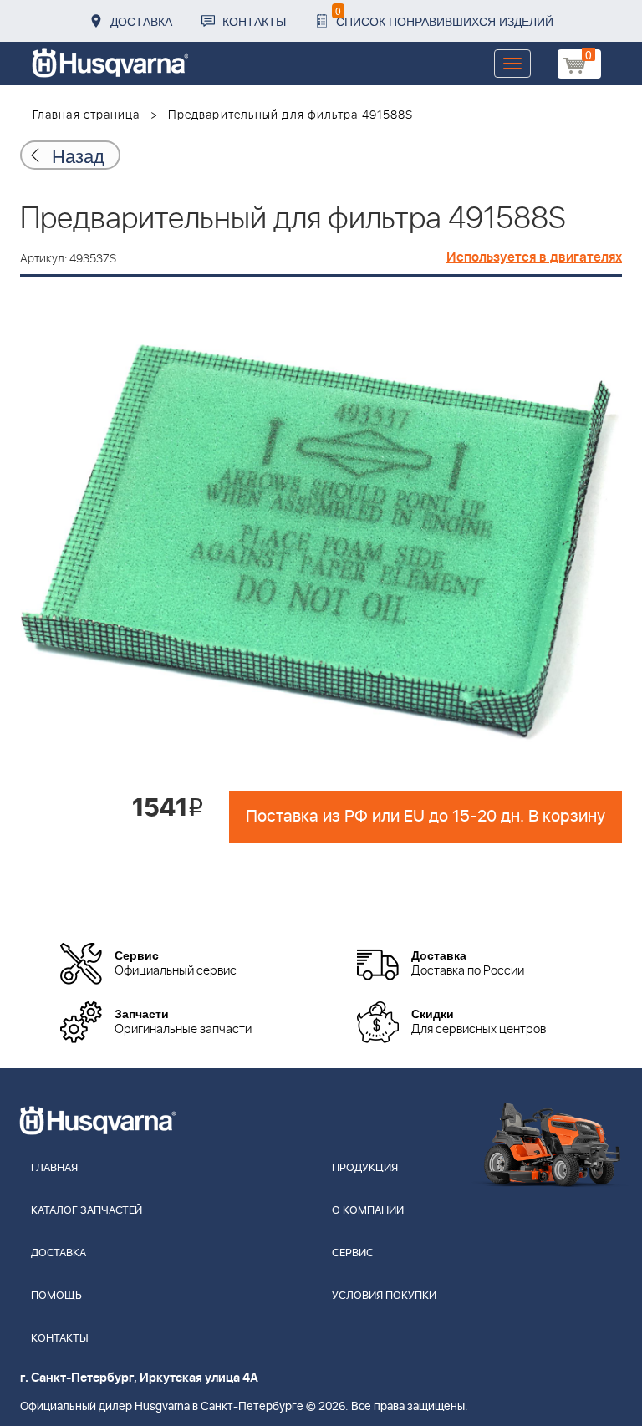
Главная (54, 1168)
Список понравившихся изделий (444, 16)
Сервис (353, 1253)
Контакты (254, 21)
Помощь (56, 1296)
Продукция (365, 1168)
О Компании (368, 1211)
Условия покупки (384, 1296)
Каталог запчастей (86, 1211)
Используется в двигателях (534, 257)
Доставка (141, 21)
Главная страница (86, 115)
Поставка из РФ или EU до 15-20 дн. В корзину (425, 816)
